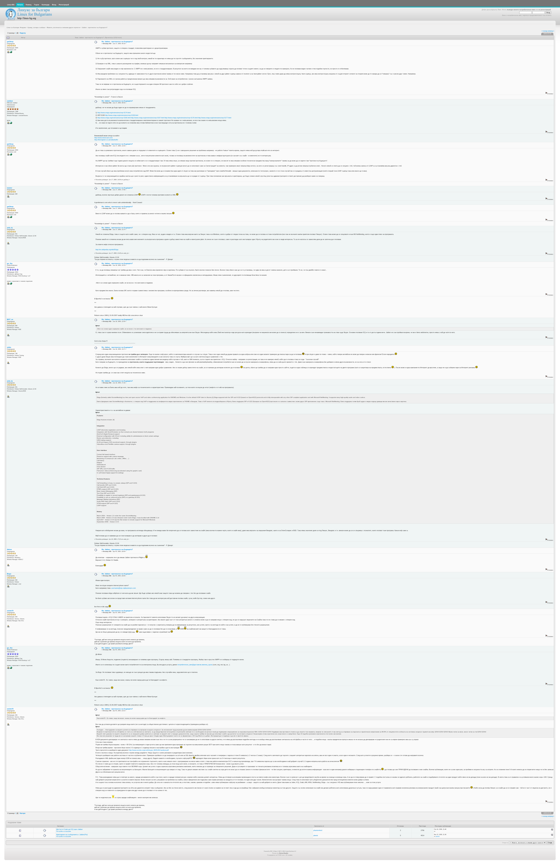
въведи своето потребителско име (521, 10)
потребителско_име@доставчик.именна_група (194, 665)
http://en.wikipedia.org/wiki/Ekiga (107, 249)
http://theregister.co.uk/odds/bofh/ (106, 140)
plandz (315, 835)
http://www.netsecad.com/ (103, 138)
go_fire (9, 263)
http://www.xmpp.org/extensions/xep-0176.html (181, 118)
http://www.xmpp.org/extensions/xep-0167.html (147, 118)
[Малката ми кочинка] (11, 123)
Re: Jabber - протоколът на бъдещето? (117, 41)
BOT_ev (10, 319)
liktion (9, 549)
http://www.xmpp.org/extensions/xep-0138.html (121, 115)
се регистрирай (544, 10)
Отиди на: (505, 842)
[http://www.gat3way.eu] (11, 52)
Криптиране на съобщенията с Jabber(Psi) (72, 834)
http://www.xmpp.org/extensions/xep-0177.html (214, 118)
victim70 (10, 611)
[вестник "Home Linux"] (11, 284)
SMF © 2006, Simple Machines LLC (287, 851)
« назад (544, 31)
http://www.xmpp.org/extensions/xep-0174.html (114, 112)
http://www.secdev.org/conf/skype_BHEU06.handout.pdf (149, 750)
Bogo (9, 574)
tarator (9, 188)
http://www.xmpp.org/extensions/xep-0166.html (114, 118)
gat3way (10, 41)
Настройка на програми (63, 831)
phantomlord (317, 830)
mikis (9, 347)
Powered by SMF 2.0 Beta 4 (271, 851)
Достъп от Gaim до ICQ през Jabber (69, 829)
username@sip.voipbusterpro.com (123, 588)
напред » (551, 31)
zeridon (10, 101)
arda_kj (10, 228)
